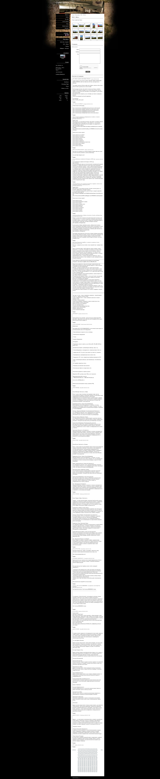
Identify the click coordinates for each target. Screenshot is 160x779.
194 (80, 769)
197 (86, 769)
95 (84, 757)
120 (92, 759)
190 (92, 768)
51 (93, 752)
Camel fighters (62, 2)
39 (94, 751)
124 (80, 760)
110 (92, 758)
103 (78, 758)
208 (88, 770)
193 (78, 769)
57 (83, 753)
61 (89, 753)
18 (81, 750)
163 (78, 765)
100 (92, 757)
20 (84, 750)
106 (84, 758)
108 (88, 758)
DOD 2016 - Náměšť (64, 42)
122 (96, 759)
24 (90, 750)
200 (92, 769)
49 (90, 752)
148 (88, 763)
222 (96, 771)
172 (96, 765)
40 (96, 751)
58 (85, 753)
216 (84, 771)
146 (84, 763)
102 (96, 757)
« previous (74, 749)
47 (87, 752)
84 (86, 756)
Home (73, 14)
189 (90, 768)
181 (94, 766)
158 (88, 764)
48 (89, 752)
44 (82, 752)
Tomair (67, 86)
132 (96, 760)
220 (92, 771)
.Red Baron (66, 82)
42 (79, 752)
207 (86, 770)
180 (92, 766)
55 (80, 753)
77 (95, 754)
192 (96, 768)
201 (94, 769)
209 (90, 770)
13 (93, 748)
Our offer (67, 19)
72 (87, 754)
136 (84, 762)
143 (78, 763)
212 (96, 770)
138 (88, 762)
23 (89, 750)
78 (96, 754)
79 (78, 756)
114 (80, 759)
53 (96, 752)
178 (88, 766)
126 (84, 760)
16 (78, 750)
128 (88, 760)
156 (84, 764)
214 (80, 771)
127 (86, 760)
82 (83, 756)
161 (94, 764)
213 (78, 771)
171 (94, 765)
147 (86, 763)
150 (92, 763)
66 (78, 754)
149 (90, 763)
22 (87, 750)
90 (96, 756)
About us (67, 14)
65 (96, 753)
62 (91, 753)
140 (92, 762)
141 (94, 762)
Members (67, 28)
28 (96, 750)
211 (94, 770)
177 (86, 766)
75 (92, 754)
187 (86, 768)
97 (87, 757)
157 (86, 764)
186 (84, 768)
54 (78, 753)
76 (93, 754)
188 (88, 768)
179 (90, 766)
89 (94, 756)
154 (80, 764)
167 (86, 765)
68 (81, 754)
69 (82, 754)
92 (79, 757)
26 (93, 750)
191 (94, 768)
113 (78, 759)
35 (88, 751)
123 (78, 760)
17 (79, 750)
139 (90, 762)
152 (96, 763)
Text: (78, 54)
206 (84, 770)
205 (82, 770)
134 (80, 762)
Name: (78, 49)
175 (82, 766)
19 (82, 750)
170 (92, 765)
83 (85, 756)
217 (86, 771)
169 (90, 765)
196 (84, 769)
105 (82, 758)
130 (92, 760)
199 (90, 769)
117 (86, 759)
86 (89, 756)
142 (96, 762)
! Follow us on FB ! (65, 88)
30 (80, 751)
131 (94, 760)
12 (91, 748)
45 (84, 752)
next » (102, 749)
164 (80, 765)
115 (82, 759)
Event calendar (66, 21)
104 (80, 758)
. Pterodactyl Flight (65, 84)
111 (94, 758)
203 (78, 770)
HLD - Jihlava (66, 44)
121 (94, 759)
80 (80, 756)
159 (90, 764)
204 (80, 770)
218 (88, 771)
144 (80, 763)
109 (90, 758)
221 (94, 771)
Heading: (77, 51)
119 (90, 759)
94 (82, 757)
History (67, 17)
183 (78, 768)
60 (88, 753)
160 (92, 764)
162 (96, 764)
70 (84, 754)
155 (82, 764)
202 (96, 769)
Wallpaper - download (64, 48)
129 (90, 760)
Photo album (77, 14)
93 (81, 757)
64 (94, 753)
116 (84, 759)
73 (89, 754)
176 (84, 766)
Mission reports (65, 26)
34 (86, 751)
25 (92, 750)
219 (90, 771)
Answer (74, 147)
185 (82, 768)
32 (83, 751)
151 (94, 763)
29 (78, 751)
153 (78, 764)
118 (88, 759)
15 (96, 748)
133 (78, 762)
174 (80, 766)
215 (82, 771)
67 (79, 754)
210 (92, 770)
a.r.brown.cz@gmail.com (60, 74)
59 (86, 753)
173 (78, 766)
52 (95, 752)
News (67, 23)
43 (81, 752)
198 (88, 769)
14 (94, 748)
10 (88, 748)
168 (88, 765)
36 (89, 751)
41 (78, 752)
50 (92, 752)
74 (90, 754)
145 (82, 763)
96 (85, 757)
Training (67, 46)
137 (86, 762)
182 (96, 766)
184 (80, 768)
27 (95, 750)
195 (82, 769)
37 (91, 751)
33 (85, 751)
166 (84, 765)
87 (91, 756)
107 (86, 758)
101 (94, 757)
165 (82, 765)
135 (82, 762)
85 (88, 756)
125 (82, 760)
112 (96, 758)
